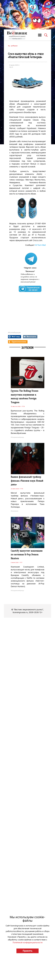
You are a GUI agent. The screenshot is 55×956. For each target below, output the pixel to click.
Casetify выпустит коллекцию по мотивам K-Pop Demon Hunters (27, 554)
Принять (27, 950)
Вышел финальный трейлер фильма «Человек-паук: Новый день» (27, 480)
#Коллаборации (14, 332)
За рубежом (12, 45)
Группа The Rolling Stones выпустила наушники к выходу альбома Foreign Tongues (24, 396)
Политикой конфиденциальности (27, 942)
